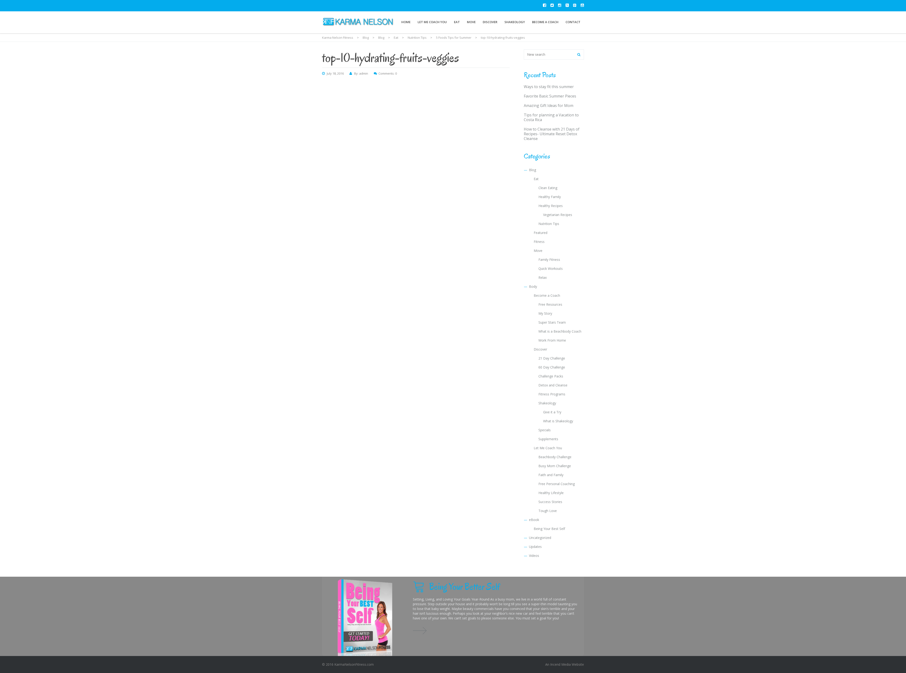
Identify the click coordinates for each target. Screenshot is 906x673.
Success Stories (550, 501)
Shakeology (514, 22)
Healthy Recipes (550, 205)
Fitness (539, 241)
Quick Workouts (550, 268)
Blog (532, 170)
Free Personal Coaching (556, 484)
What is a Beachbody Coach (559, 331)
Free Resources (550, 304)
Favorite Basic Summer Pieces (550, 96)
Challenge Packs (550, 376)
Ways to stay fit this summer (549, 86)
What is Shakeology (558, 421)
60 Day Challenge (551, 367)
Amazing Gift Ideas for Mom (548, 105)
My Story (545, 313)
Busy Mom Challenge (554, 466)
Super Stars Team (552, 322)
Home (406, 22)
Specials (544, 430)
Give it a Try (552, 412)
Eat (457, 22)
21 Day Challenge (551, 358)
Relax (542, 277)
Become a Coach (545, 22)
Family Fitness (549, 259)
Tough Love (547, 510)
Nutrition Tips (548, 223)
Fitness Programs (551, 394)
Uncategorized (540, 537)
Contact (573, 22)
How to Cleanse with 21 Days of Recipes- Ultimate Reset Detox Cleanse (551, 134)
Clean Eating (547, 188)
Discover (490, 22)
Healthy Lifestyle (551, 493)
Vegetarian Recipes (557, 214)
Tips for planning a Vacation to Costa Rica (551, 117)
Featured (540, 232)
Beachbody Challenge (554, 457)
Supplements (548, 439)
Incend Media (560, 664)
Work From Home (552, 340)
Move (471, 22)
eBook (534, 519)
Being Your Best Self (549, 528)
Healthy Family (549, 197)
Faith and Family (550, 475)
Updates (535, 546)
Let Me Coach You (432, 22)
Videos (534, 555)
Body (533, 286)
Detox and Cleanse (552, 385)
